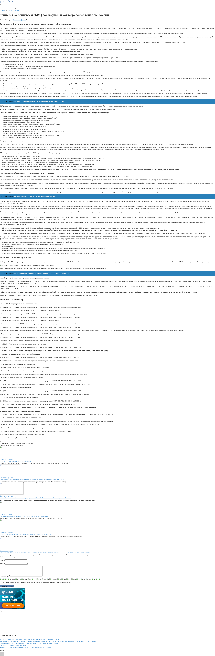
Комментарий (5, 576)
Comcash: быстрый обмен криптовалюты (14, 645)
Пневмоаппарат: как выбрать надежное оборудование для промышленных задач (29, 643)
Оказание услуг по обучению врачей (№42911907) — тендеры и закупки (25, 534)
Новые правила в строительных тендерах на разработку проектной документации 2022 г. (32, 480)
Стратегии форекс (19, 20)
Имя (2, 560)
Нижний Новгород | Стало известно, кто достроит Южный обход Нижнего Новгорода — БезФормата (35, 498)
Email (2, 563)
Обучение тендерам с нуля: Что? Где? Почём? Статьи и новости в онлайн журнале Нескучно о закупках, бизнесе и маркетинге (45, 553)
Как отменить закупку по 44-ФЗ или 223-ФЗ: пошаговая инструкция (24, 516)
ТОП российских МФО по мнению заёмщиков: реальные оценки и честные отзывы (29, 639)
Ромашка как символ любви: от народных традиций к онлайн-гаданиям (25, 647)
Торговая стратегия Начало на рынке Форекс (16, 461)
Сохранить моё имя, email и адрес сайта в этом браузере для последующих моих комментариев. (36, 583)
